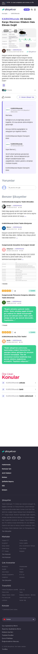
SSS (3, 486)
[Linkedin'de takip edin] (19, 458)
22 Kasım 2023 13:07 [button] (12, 342)
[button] (9, 291)
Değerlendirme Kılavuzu (10, 641)
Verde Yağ (22, 600)
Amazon (22, 577)
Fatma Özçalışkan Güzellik (10, 589)
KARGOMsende (15, 13)
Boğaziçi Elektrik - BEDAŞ (27, 595)
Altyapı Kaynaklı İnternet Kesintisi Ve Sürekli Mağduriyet (19, 517)
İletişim (4, 490)
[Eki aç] (10, 38)
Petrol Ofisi (5, 592)
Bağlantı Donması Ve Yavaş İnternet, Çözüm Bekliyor (18, 506)
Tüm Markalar (6, 554)
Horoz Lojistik (23, 543)
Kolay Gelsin (5, 546)
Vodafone (5, 577)
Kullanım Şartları (7, 632)
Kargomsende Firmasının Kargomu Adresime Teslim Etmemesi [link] (18, 296)
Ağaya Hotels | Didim (8, 595)
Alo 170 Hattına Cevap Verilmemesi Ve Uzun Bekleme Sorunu (19, 523)
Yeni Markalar (6, 557)
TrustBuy (5, 649)
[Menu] (35, 9)
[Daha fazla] (35, 90)
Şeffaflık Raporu (8, 481)
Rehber (4, 477)
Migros (21, 572)
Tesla (21, 592)
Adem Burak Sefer (25, 597)
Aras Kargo (22, 548)
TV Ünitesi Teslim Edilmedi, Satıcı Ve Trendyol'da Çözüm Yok (19, 528)
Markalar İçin (6, 469)
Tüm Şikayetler (6, 531)
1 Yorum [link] (4, 325)
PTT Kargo (5, 551)
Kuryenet (5, 543)
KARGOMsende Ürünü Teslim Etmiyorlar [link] (17, 223)
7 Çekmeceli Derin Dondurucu (10, 609)
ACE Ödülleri (6, 473)
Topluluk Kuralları (8, 635)
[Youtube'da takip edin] (9, 458)
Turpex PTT (5, 540)
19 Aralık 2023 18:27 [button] (12, 207)
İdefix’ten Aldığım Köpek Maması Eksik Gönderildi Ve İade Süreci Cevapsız (19, 512)
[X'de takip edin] (3, 458)
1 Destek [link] (4, 284)
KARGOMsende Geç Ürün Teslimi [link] (14, 336)
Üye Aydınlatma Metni (10, 626)
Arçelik (4, 569)
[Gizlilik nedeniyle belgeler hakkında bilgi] (4, 85)
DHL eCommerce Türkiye (27, 546)
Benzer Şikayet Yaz (27, 97)
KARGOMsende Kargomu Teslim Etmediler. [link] (18, 202)
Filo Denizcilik (6, 597)
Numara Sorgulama (8, 574)
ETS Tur (21, 574)
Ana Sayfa (4, 13)
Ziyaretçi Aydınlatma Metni (11, 629)
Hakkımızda (6, 464)
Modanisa (5, 566)
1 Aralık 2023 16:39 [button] (11, 303)
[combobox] (19, 619)
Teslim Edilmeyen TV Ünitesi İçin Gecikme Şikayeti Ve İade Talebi (19, 504)
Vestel (21, 569)
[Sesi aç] (15, 31)
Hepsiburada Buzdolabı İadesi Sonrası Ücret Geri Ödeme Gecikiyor (19, 509)
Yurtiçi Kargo (23, 540)
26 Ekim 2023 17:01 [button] (12, 229)
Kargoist (21, 551)
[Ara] (32, 9)
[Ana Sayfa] (9, 9)
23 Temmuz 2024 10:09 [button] (13, 51)
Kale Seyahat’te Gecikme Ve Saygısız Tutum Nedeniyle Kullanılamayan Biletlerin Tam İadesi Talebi (19, 520)
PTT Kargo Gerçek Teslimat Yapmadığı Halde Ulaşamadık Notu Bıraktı (19, 515)
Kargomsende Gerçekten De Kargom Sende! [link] (18, 245)
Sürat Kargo (5, 548)
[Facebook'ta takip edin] (14, 458)
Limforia (4, 600)
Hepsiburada (23, 566)
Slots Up (22, 589)
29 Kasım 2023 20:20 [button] (12, 250)
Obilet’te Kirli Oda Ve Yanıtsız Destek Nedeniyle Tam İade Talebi (19, 525)
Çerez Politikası (7, 638)
